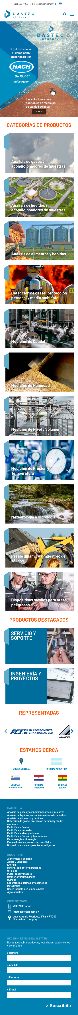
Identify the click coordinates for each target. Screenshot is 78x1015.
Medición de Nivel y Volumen (23, 833)
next (72, 731)
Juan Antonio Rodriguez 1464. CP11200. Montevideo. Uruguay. (35, 918)
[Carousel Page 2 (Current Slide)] (39, 111)
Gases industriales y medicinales (25, 889)
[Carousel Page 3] (41, 111)
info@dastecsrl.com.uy (43, 4)
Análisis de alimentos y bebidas (25, 818)
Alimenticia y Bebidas (19, 858)
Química (11, 879)
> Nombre (12, 953)
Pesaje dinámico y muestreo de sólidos (29, 842)
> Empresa (13, 977)
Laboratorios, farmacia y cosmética (27, 882)
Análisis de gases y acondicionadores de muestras (35, 812)
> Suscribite (58, 1005)
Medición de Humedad (19, 830)
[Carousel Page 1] (36, 111)
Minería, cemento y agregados (24, 867)
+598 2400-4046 (20, 4)
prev (5, 731)
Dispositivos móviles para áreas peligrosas (31, 845)
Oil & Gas (12, 870)
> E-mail (11, 989)
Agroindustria (15, 892)
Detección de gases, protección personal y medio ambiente (35, 823)
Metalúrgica (13, 886)
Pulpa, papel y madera (19, 873)
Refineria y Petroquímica (21, 877)
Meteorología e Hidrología (21, 839)
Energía (11, 864)
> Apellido (12, 965)
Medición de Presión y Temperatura (27, 836)
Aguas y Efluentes (17, 861)
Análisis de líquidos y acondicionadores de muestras (36, 815)
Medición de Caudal (18, 827)
